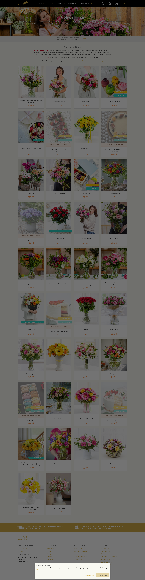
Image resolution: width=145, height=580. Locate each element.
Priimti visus (103, 575)
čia (37, 569)
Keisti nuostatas (89, 575)
